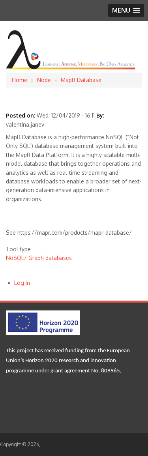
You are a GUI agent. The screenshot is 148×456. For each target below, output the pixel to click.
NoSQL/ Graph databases (39, 257)
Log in (22, 282)
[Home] (71, 68)
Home (19, 80)
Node (44, 80)
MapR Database (81, 80)
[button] (126, 10)
